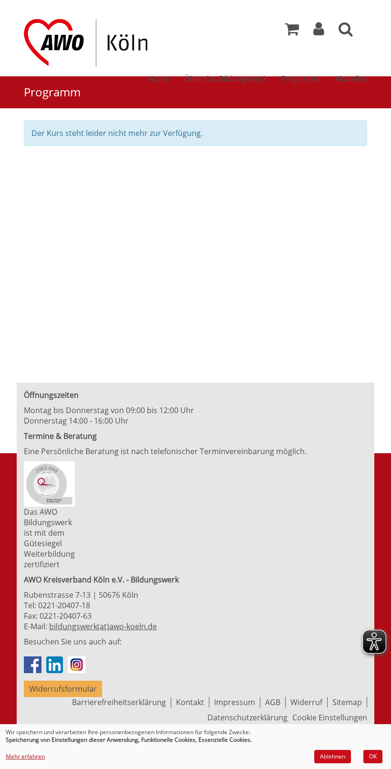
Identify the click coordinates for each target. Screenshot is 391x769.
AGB (272, 702)
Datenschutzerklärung (247, 717)
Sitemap (347, 702)
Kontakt (190, 702)
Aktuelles (351, 78)
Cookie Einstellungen (329, 717)
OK (373, 756)
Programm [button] (300, 78)
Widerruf (306, 702)
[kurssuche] (346, 31)
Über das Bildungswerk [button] (225, 78)
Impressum (234, 702)
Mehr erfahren (25, 756)
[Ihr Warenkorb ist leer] (292, 31)
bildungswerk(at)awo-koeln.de (103, 626)
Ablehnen (332, 756)
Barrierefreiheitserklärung (119, 702)
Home (159, 78)
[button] (318, 31)
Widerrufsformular (63, 689)
